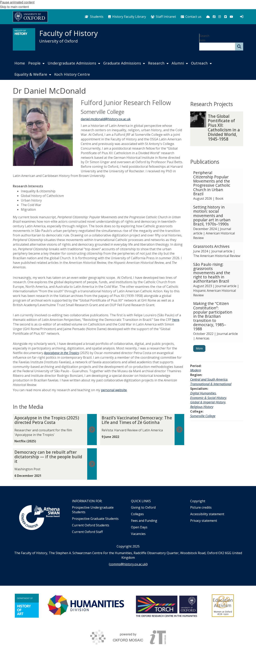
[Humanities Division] (86, 606)
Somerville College (202, 416)
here (175, 320)
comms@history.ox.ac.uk (128, 564)
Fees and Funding (144, 520)
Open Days (139, 527)
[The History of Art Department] (27, 606)
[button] (216, 186)
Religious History (201, 407)
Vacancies (138, 534)
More (199, 348)
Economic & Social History (208, 398)
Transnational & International (210, 384)
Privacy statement (203, 520)
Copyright (197, 501)
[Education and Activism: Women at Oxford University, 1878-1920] (223, 606)
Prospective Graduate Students (95, 518)
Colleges (137, 514)
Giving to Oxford (143, 507)
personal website (114, 390)
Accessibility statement (207, 514)
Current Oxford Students (90, 525)
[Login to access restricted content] (241, 16)
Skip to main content (14, 6)
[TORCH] (166, 606)
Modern (195, 370)
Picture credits (201, 507)
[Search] (239, 47)
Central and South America (208, 379)
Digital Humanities (203, 393)
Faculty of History (68, 33)
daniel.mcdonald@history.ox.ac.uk (106, 119)
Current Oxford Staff (87, 532)
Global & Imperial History (207, 402)
